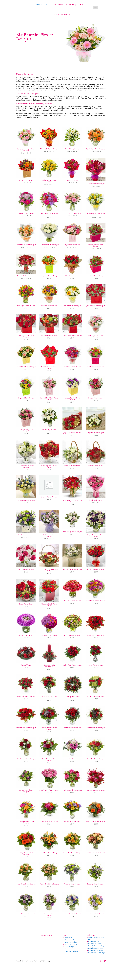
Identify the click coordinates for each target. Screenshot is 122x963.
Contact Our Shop (46, 935)
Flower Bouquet (41, 5)
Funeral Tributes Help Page (96, 953)
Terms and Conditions (71, 951)
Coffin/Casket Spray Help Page (96, 938)
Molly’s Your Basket (71, 944)
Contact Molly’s (69, 940)
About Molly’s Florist (71, 942)
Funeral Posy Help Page (95, 948)
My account (68, 938)
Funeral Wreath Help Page (96, 946)
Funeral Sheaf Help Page (95, 950)
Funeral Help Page (93, 941)
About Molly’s (71, 5)
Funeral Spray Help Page (95, 944)
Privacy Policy (69, 949)
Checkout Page (69, 947)
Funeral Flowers (57, 5)
